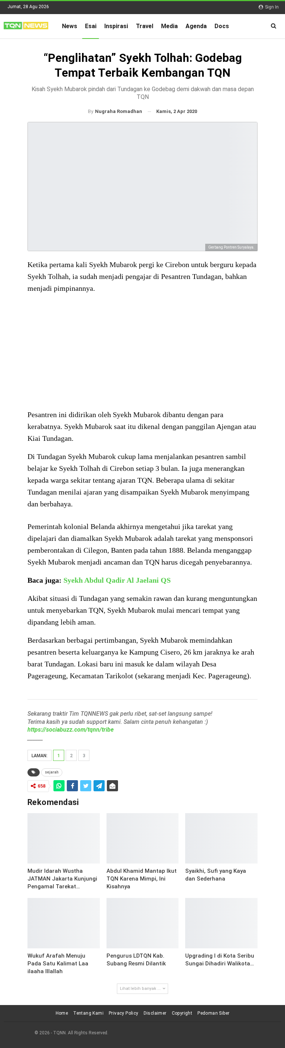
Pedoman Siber (213, 1013)
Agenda (196, 26)
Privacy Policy (123, 1013)
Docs (221, 26)
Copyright (182, 1013)
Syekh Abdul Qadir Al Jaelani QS (117, 580)
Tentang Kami (88, 1013)
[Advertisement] (142, 352)
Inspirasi (116, 26)
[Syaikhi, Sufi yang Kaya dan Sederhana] (221, 838)
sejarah (52, 772)
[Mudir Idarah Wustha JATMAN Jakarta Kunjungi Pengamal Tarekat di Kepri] (63, 838)
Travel (144, 26)
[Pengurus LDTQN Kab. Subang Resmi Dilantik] (143, 923)
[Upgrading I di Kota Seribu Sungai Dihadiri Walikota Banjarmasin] (221, 923)
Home (62, 1013)
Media (169, 26)
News (69, 26)
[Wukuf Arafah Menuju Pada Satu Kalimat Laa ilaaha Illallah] (63, 923)
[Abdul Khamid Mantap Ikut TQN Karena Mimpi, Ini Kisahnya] (143, 838)
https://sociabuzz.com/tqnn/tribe (70, 729)
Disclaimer (155, 1013)
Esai (90, 26)
